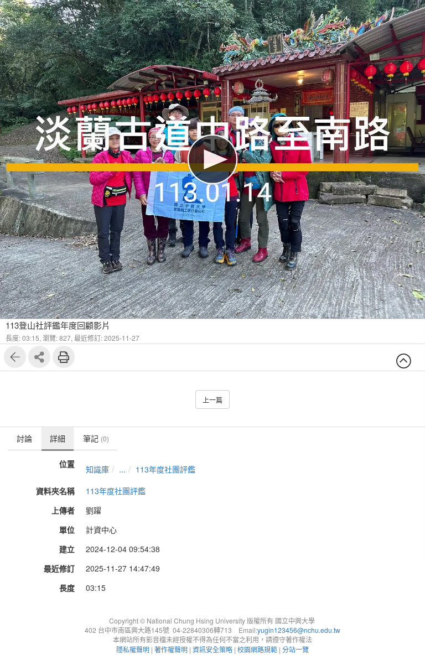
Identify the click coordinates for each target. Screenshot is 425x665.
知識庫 (97, 469)
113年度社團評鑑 (165, 469)
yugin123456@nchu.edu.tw (298, 630)
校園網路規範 (257, 649)
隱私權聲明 (132, 649)
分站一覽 (295, 649)
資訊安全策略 (212, 649)
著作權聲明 (171, 649)
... (122, 469)
